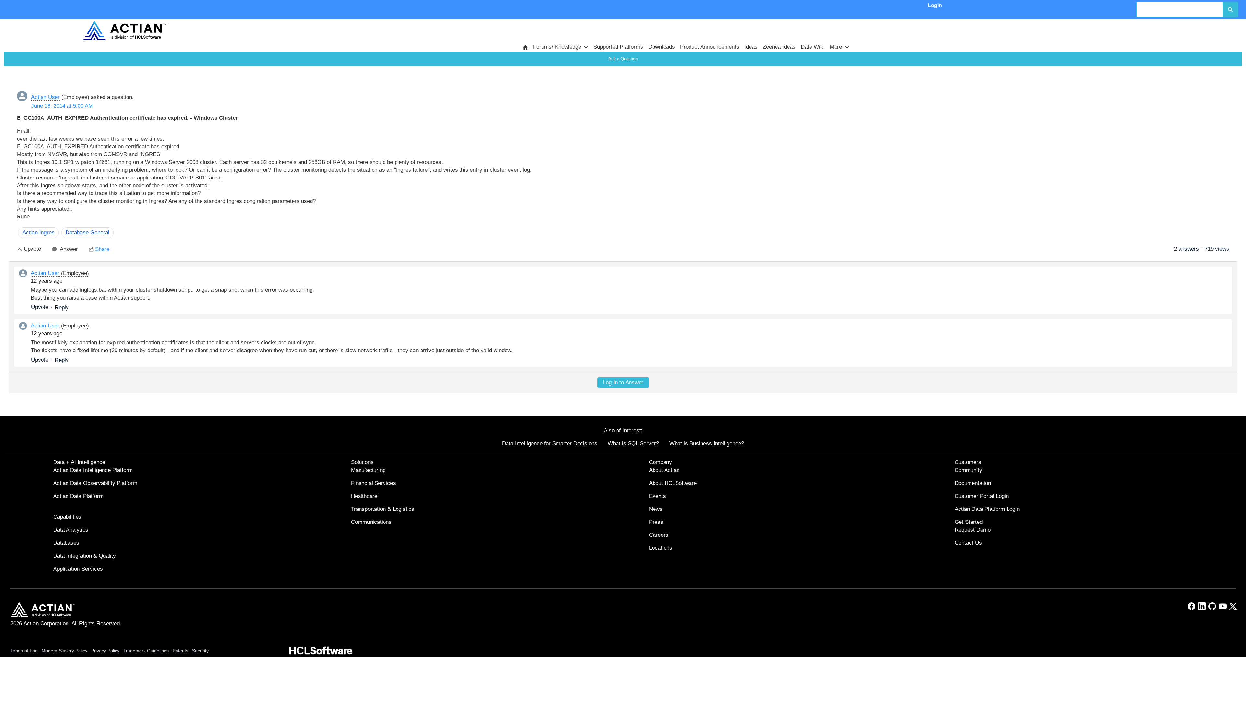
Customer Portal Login (982, 496)
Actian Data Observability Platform (95, 483)
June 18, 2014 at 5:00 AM (62, 106)
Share (102, 249)
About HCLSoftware (673, 483)
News (656, 509)
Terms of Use (24, 650)
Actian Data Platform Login (987, 509)
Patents (180, 650)
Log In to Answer (623, 382)
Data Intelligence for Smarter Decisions (549, 443)
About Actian (664, 470)
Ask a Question (623, 58)
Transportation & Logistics (382, 509)
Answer (69, 249)
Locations (660, 548)
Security (200, 650)
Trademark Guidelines (146, 650)
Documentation (973, 483)
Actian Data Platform (78, 496)
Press (656, 522)
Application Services (78, 569)
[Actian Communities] (124, 30)
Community (968, 470)
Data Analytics (70, 530)
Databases (66, 543)
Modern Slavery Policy (64, 650)
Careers (658, 535)
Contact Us (968, 543)
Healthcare (364, 496)
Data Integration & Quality (84, 556)
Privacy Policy (105, 650)
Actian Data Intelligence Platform (93, 470)
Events (657, 496)
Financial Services (373, 483)
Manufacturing (368, 470)
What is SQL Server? (633, 443)
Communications (371, 522)
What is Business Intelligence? (706, 443)
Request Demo (973, 530)
